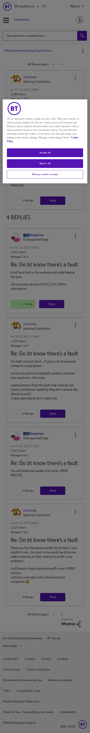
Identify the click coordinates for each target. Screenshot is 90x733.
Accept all (45, 152)
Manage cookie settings (45, 174)
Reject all (45, 163)
